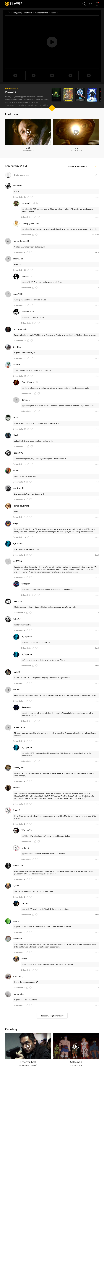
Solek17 (16, 619)
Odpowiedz (18, 197)
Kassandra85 (28, 311)
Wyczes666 (27, 830)
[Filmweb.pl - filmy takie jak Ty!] (13, 3)
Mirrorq (16, 364)
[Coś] (92, 95)
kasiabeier (17, 938)
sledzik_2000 (19, 767)
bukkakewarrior (20, 329)
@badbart (26, 713)
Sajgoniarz (26, 707)
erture (16, 921)
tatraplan (26, 583)
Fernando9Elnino (21, 505)
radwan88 (17, 185)
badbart (16, 689)
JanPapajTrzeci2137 (31, 223)
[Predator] (68, 95)
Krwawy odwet (28, 1061)
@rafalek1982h (28, 753)
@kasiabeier (27, 964)
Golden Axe (76, 1061)
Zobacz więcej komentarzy (52, 1016)
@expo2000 (27, 317)
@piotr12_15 (27, 282)
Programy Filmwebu (22, 12)
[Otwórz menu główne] (97, 4)
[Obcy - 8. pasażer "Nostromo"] (56, 95)
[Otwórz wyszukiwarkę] (84, 4)
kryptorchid (18, 488)
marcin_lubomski (21, 241)
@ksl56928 (27, 589)
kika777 (16, 470)
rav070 (16, 672)
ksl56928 (17, 561)
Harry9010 (27, 276)
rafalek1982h (19, 727)
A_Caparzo (18, 543)
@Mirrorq (26, 388)
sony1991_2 (18, 976)
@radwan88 (27, 209)
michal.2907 (18, 601)
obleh (15, 417)
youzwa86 (26, 203)
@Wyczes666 (27, 853)
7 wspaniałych (41, 12)
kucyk (15, 523)
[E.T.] (80, 95)
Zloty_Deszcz (28, 382)
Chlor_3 (16, 810)
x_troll (16, 885)
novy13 (16, 787)
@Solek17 (26, 642)
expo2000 (17, 294)
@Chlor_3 (26, 836)
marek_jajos (18, 994)
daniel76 (26, 399)
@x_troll (25, 909)
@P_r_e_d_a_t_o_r (29, 660)
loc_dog (25, 903)
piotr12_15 (18, 258)
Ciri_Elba (17, 347)
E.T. (76, 147)
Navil (15, 435)
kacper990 (18, 452)
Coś (28, 147)
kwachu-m (18, 865)
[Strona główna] (8, 12)
